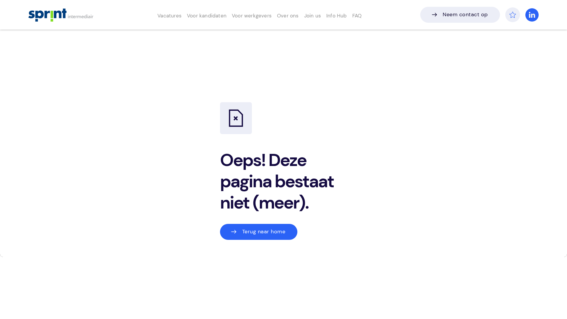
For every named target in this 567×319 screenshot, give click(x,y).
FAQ (352, 15)
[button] (173, 15)
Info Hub (332, 15)
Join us (309, 15)
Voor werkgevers (251, 15)
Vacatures (173, 15)
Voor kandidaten (208, 15)
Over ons (285, 15)
